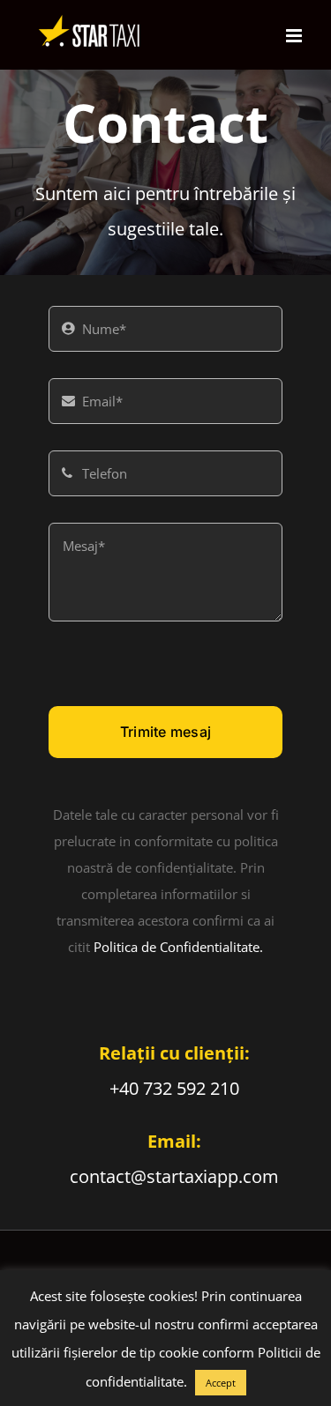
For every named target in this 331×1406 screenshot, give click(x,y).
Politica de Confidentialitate (177, 947)
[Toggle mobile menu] (295, 35)
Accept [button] (221, 1382)
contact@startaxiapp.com (174, 1176)
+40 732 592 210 (174, 1088)
